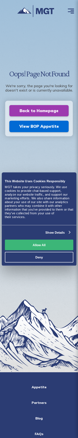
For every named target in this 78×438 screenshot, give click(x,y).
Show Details (55, 232)
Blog (39, 418)
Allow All (39, 245)
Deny (39, 257)
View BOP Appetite (39, 126)
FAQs (39, 434)
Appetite (39, 387)
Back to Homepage (39, 110)
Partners (39, 403)
